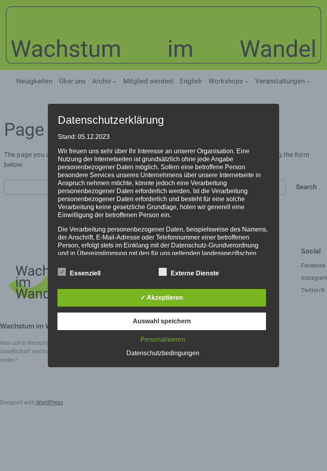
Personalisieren (162, 339)
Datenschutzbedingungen (162, 353)
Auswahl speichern (162, 321)
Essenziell (85, 273)
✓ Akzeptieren (161, 297)
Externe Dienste (195, 273)
